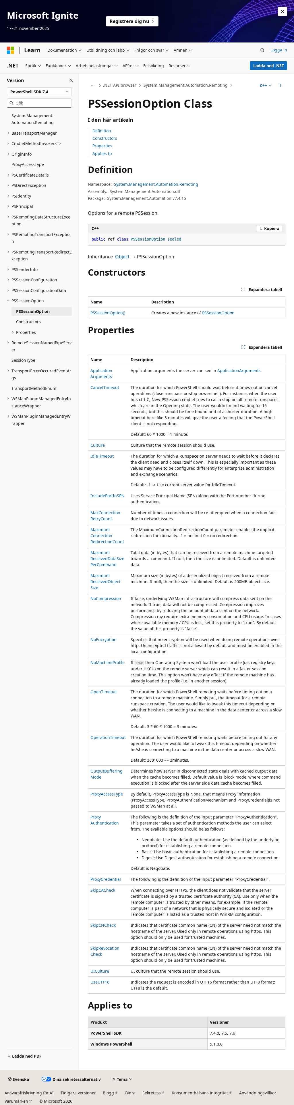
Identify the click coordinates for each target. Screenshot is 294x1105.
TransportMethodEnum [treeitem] (33, 388)
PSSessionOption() (107, 313)
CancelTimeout (104, 387)
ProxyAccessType (106, 794)
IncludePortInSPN (107, 495)
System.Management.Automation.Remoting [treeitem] (32, 119)
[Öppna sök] (262, 50)
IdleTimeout (102, 456)
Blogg (108, 1093)
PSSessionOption (218, 313)
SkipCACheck (102, 890)
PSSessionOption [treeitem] (33, 311)
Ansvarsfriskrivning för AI (29, 1093)
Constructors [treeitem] (28, 321)
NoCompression (105, 598)
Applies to (102, 153)
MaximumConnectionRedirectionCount (107, 535)
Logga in (278, 50)
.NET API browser (119, 85)
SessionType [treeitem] (23, 360)
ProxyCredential (105, 879)
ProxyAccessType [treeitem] (27, 164)
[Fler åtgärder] (280, 85)
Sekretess (151, 1093)
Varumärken (16, 1101)
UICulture (99, 971)
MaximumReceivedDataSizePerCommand (107, 558)
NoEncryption (103, 639)
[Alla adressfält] (93, 85)
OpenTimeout (103, 691)
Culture (97, 445)
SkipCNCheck (103, 925)
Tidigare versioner (78, 1093)
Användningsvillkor (257, 1093)
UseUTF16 (99, 982)
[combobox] (39, 91)
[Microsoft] (10, 50)
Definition (101, 130)
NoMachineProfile (107, 662)
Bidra (130, 1093)
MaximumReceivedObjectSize (105, 581)
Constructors (104, 138)
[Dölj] (71, 80)
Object (122, 256)
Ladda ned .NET (268, 65)
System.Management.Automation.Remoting (186, 85)
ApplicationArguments (239, 370)
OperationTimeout (108, 737)
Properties (102, 145)
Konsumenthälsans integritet (200, 1093)
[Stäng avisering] (282, 11)
